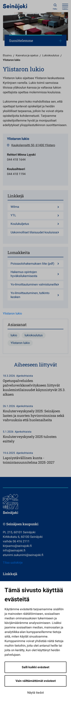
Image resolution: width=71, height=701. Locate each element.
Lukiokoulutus (50, 55)
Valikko (65, 9)
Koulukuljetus (20, 224)
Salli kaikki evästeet (35, 667)
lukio (14, 335)
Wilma (15, 207)
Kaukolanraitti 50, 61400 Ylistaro (33, 145)
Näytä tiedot (35, 692)
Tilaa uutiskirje (13, 562)
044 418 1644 (16, 159)
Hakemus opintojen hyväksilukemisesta (24, 274)
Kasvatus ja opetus (27, 55)
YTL (13, 215)
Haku (55, 9)
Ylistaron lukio (12, 313)
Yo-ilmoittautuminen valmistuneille (34, 285)
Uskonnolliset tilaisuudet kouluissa (34, 232)
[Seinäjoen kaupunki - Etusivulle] (15, 6)
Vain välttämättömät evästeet (36, 681)
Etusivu (7, 55)
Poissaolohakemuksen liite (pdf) (32, 264)
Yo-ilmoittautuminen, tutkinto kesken (30, 295)
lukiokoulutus (34, 335)
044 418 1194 (16, 174)
